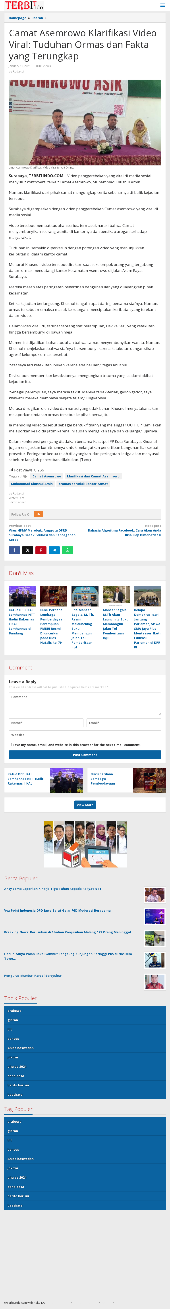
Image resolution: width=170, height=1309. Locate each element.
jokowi (13, 1057)
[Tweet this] (27, 550)
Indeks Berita (125, 1303)
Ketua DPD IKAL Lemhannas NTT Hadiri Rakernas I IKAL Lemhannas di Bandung (26, 783)
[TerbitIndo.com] (24, 5)
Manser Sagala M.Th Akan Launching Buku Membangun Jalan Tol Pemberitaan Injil (115, 624)
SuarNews (62, 1303)
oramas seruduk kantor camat (83, 484)
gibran (13, 1020)
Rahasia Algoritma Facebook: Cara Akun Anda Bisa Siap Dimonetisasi (124, 530)
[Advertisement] (85, 1257)
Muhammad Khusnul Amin (32, 484)
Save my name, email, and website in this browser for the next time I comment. (77, 745)
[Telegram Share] (54, 550)
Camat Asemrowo (47, 476)
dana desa (16, 1076)
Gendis (50, 1303)
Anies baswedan (21, 1048)
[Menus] (163, 5)
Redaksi (91, 1303)
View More (85, 805)
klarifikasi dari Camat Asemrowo (93, 476)
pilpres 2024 (17, 1066)
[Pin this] (40, 550)
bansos (13, 1038)
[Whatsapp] (67, 550)
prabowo (14, 1011)
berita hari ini (18, 1085)
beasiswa (15, 1094)
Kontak (106, 1303)
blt (10, 1029)
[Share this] (14, 550)
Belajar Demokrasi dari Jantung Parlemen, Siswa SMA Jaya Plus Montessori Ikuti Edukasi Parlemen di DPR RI (147, 628)
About (78, 1303)
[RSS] (38, 514)
